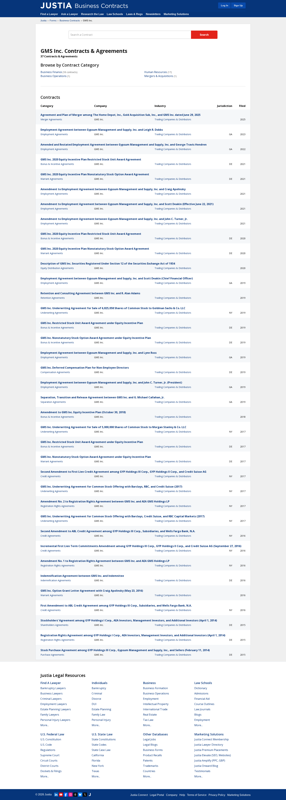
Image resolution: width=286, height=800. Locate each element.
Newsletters (153, 14)
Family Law (98, 714)
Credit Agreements (51, 476)
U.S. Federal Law (52, 734)
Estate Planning (101, 709)
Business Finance (51, 72)
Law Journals (202, 709)
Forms (53, 20)
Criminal (97, 693)
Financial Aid (202, 699)
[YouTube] (61, 795)
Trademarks (150, 766)
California (98, 755)
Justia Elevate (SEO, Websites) (212, 755)
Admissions (201, 693)
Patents (148, 760)
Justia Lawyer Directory (208, 744)
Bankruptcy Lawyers (53, 688)
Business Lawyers (51, 693)
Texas (95, 771)
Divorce (96, 699)
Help (182, 795)
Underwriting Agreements (54, 312)
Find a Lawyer (49, 14)
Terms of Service (197, 795)
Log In (224, 5)
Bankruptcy (99, 688)
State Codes (99, 744)
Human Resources (155, 72)
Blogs (197, 714)
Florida (96, 760)
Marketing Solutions (176, 14)
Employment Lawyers (53, 704)
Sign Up (238, 5)
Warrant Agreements (52, 178)
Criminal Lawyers (51, 699)
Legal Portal (157, 795)
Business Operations (54, 76)
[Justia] (56, 5)
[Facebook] (66, 795)
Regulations (47, 750)
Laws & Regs (134, 14)
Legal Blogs (150, 744)
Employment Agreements (54, 134)
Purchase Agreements (52, 654)
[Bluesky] (80, 795)
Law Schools (115, 14)
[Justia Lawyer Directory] (90, 795)
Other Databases (155, 734)
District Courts (49, 766)
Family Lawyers (49, 714)
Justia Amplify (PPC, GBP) (209, 760)
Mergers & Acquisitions (158, 76)
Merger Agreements (51, 119)
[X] (85, 795)
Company (171, 795)
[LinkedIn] (56, 795)
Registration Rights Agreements (57, 506)
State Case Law (101, 750)
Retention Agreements (53, 297)
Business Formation (155, 688)
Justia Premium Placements (211, 750)
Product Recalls (152, 755)
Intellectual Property (155, 704)
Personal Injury (101, 720)
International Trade (155, 709)
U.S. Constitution (50, 739)
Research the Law (92, 14)
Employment (151, 699)
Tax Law (148, 720)
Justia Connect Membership (211, 739)
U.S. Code (46, 744)
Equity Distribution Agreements (57, 268)
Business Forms (153, 750)
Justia (43, 20)
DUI (94, 704)
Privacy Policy (217, 795)
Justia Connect (139, 795)
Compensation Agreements (55, 372)
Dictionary (200, 688)
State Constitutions (104, 739)
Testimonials (202, 771)
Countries (149, 771)
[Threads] (75, 795)
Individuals (99, 683)
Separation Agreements (53, 401)
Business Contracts (70, 20)
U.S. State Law (102, 734)
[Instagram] (70, 795)
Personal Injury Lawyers (55, 720)
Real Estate (150, 714)
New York (98, 766)
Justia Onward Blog (206, 766)
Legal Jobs (149, 739)
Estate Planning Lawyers (55, 709)
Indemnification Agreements (56, 580)
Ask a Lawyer (70, 14)
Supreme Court (49, 755)
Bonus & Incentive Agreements (57, 164)
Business (149, 683)
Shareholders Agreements (54, 625)
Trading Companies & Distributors (173, 119)
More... (44, 725)
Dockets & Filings (51, 771)
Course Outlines (204, 704)
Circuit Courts (48, 760)
